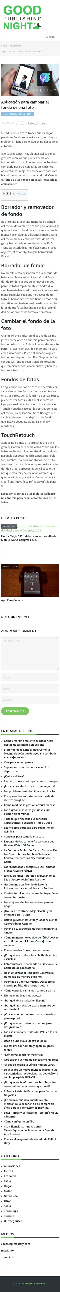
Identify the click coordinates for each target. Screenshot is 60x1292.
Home (4, 45)
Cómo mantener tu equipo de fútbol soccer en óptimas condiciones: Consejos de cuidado (31, 941)
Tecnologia (11, 1211)
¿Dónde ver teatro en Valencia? (23, 1054)
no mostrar (18, 193)
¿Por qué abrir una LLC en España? (25, 1000)
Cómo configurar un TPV (19, 1121)
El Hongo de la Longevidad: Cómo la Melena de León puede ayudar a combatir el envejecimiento (30, 753)
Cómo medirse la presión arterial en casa (29, 805)
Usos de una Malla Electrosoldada (25, 1040)
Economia (10, 1176)
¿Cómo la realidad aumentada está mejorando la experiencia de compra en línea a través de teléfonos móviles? (29, 1103)
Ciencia (8, 1171)
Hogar (8, 1186)
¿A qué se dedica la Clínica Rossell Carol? (29, 1064)
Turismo (9, 1216)
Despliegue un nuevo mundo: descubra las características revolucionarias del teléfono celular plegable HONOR (31, 1073)
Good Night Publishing (33, 1283)
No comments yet (15, 617)
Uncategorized (13, 1221)
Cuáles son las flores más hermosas (26, 950)
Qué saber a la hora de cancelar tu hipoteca (31, 1059)
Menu (52, 36)
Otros (7, 1201)
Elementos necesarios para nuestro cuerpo (31, 781)
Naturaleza (11, 1196)
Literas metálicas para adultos (23, 995)
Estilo (7, 1181)
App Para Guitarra (12, 600)
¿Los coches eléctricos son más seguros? (29, 786)
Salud (7, 1206)
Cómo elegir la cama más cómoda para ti (30, 990)
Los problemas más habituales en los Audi (30, 791)
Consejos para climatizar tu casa (24, 836)
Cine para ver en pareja (18, 762)
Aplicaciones (15, 45)
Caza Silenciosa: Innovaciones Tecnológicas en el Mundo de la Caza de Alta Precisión (29, 1130)
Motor (8, 1191)
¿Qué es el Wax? (14, 776)
